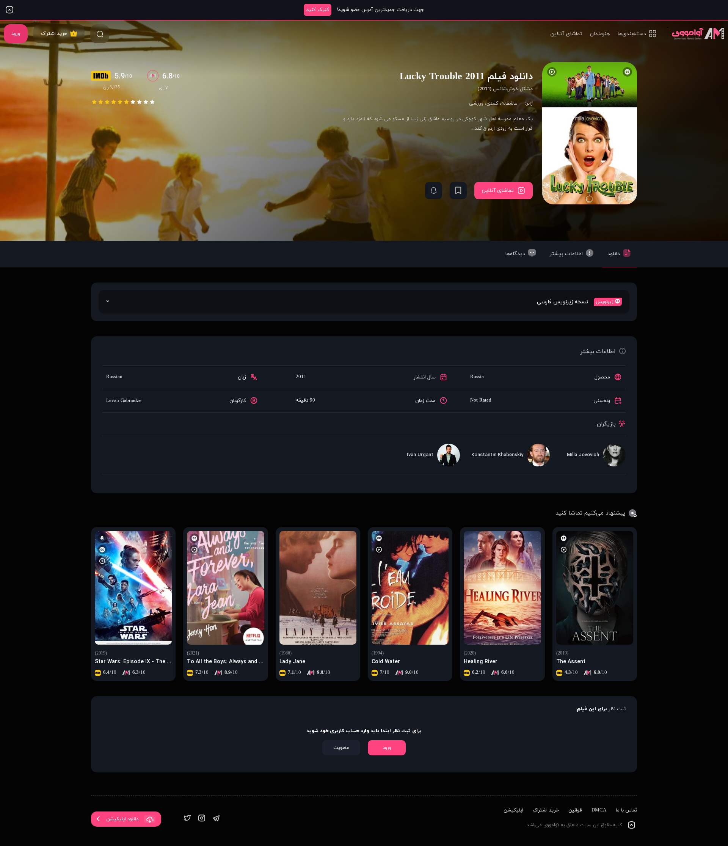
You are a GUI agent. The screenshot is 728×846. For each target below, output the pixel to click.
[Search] (99, 33)
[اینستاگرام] (202, 819)
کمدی (492, 103)
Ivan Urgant (420, 455)
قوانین (575, 810)
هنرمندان (600, 34)
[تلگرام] (216, 819)
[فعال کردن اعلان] (433, 190)
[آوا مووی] (696, 33)
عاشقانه (509, 103)
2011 (301, 377)
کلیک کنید (317, 9)
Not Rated (480, 400)
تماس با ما (626, 810)
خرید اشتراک (54, 33)
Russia (477, 377)
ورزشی (476, 103)
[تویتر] (187, 818)
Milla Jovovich (583, 455)
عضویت (341, 747)
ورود (15, 33)
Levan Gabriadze (123, 400)
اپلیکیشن (513, 810)
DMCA (599, 810)
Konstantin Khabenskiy (497, 455)
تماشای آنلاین (566, 34)
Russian (114, 377)
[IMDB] (103, 76)
